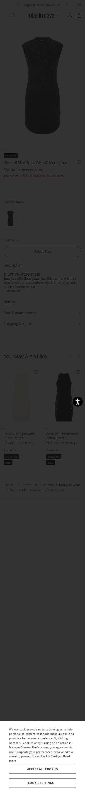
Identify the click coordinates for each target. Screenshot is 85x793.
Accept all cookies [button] (42, 769)
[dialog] (42, 757)
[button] (42, 783)
